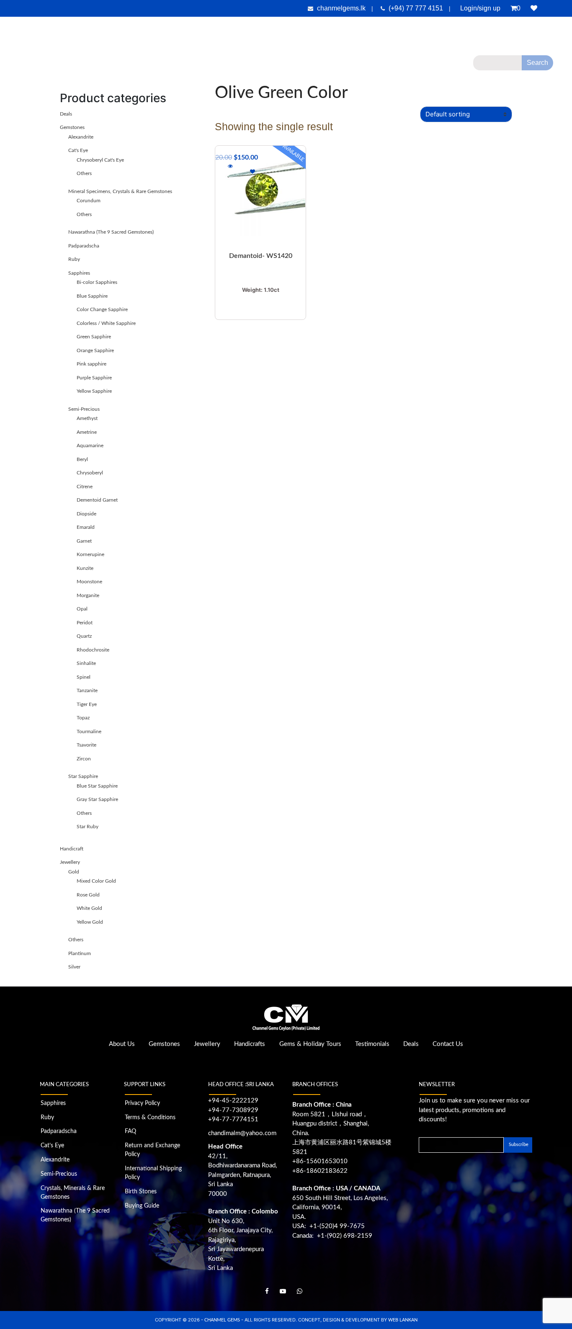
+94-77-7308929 (233, 1110)
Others (84, 173)
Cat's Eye (78, 150)
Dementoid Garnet (97, 499)
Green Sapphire (94, 336)
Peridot (85, 622)
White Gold (89, 908)
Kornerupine (90, 554)
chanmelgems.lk (341, 8)
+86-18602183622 (320, 1171)
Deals (422, 65)
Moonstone (89, 581)
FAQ (130, 1131)
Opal (82, 608)
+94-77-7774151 (233, 1119)
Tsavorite (86, 744)
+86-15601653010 (320, 1161)
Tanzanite (87, 690)
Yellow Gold (90, 922)
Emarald (86, 527)
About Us (141, 65)
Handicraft (71, 848)
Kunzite (85, 568)
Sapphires (79, 273)
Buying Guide (142, 1206)
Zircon (84, 758)
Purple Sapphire (94, 377)
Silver (74, 966)
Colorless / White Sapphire (106, 323)
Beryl (82, 459)
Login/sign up (480, 8)
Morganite (88, 595)
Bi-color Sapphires (97, 282)
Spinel (83, 677)
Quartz (84, 636)
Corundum (88, 200)
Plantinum (79, 953)
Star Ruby (87, 826)
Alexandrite (80, 136)
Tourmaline (89, 731)
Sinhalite (86, 663)
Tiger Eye (87, 704)
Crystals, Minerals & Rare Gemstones (73, 1192)
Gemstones (185, 65)
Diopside (86, 513)
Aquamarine (90, 445)
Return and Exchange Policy (152, 1150)
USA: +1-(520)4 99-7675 (328, 1226)
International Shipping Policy (153, 1173)
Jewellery (230, 65)
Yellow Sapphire (94, 391)
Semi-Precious (84, 409)
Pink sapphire (91, 363)
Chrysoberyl (90, 472)
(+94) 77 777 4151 (417, 8)
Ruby (74, 259)
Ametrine (87, 432)
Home (113, 65)
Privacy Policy (142, 1103)
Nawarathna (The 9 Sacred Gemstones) (111, 231)
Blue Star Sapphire (97, 785)
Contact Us (448, 1044)
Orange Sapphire (95, 350)
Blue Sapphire (92, 296)
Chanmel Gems (222, 1320)
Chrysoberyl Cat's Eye (100, 159)
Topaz (83, 717)
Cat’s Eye (52, 1146)
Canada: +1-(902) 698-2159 (332, 1236)
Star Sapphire (83, 776)
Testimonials (381, 65)
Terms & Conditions (150, 1117)
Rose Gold (88, 894)
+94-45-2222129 (233, 1100)
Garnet (84, 540)
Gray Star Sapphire (97, 799)
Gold (73, 871)
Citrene (85, 486)
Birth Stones (141, 1192)
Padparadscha (83, 245)
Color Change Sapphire (102, 309)
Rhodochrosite (93, 649)
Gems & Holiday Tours (327, 65)
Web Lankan (402, 1320)
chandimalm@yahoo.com (242, 1133)
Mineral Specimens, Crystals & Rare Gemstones (120, 191)
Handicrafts (274, 65)
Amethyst (87, 418)
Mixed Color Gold (96, 880)
